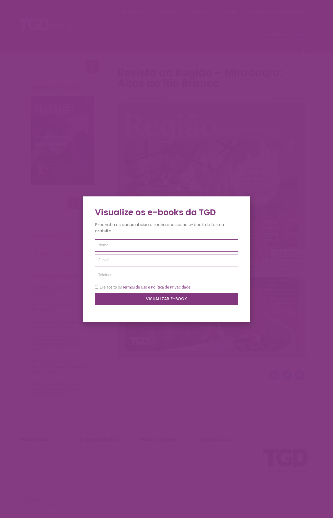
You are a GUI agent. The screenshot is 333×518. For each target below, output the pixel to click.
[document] (166, 259)
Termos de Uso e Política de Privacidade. (156, 287)
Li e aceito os (145, 287)
